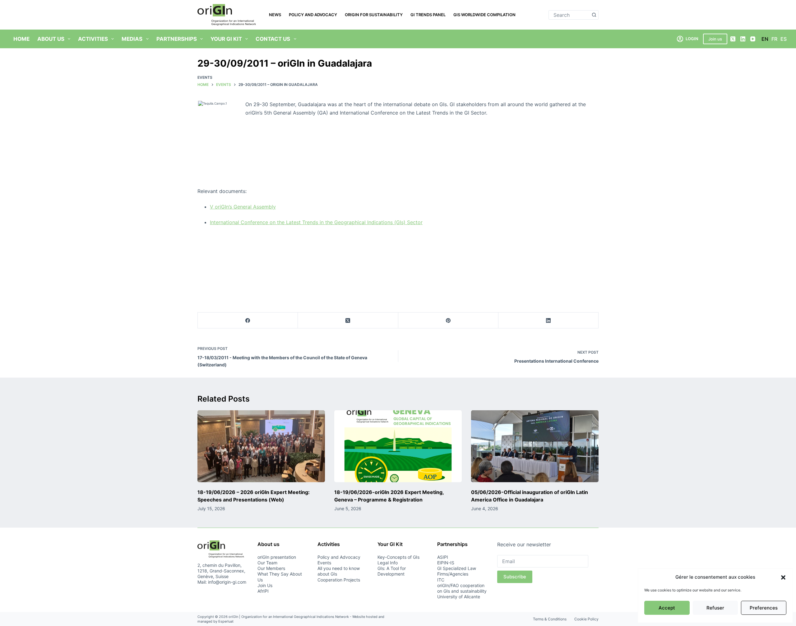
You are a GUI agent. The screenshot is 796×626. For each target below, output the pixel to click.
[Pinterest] (448, 320)
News (275, 14)
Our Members (271, 568)
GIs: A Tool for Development (391, 571)
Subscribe (514, 577)
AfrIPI (263, 591)
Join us (715, 38)
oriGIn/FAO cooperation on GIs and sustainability (462, 588)
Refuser (715, 608)
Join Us (264, 585)
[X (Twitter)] (732, 38)
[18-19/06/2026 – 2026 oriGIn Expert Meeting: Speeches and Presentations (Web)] (261, 446)
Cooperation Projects (338, 579)
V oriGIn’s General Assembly (243, 207)
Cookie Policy (586, 619)
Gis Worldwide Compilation (484, 14)
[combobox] (569, 15)
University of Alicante (458, 596)
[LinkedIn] (742, 38)
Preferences (764, 608)
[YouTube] (752, 38)
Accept (667, 608)
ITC (440, 579)
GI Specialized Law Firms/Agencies (456, 571)
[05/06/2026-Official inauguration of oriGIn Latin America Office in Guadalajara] (535, 446)
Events (204, 77)
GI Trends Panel (428, 14)
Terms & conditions (550, 619)
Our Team (267, 562)
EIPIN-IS (445, 562)
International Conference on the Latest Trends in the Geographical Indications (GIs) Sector (316, 222)
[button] (783, 577)
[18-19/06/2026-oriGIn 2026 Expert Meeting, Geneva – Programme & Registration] (398, 446)
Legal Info (387, 562)
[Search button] (594, 15)
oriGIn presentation (276, 557)
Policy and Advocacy (313, 14)
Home (21, 39)
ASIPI (442, 557)
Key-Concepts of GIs (398, 557)
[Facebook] (248, 320)
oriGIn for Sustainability (374, 14)
